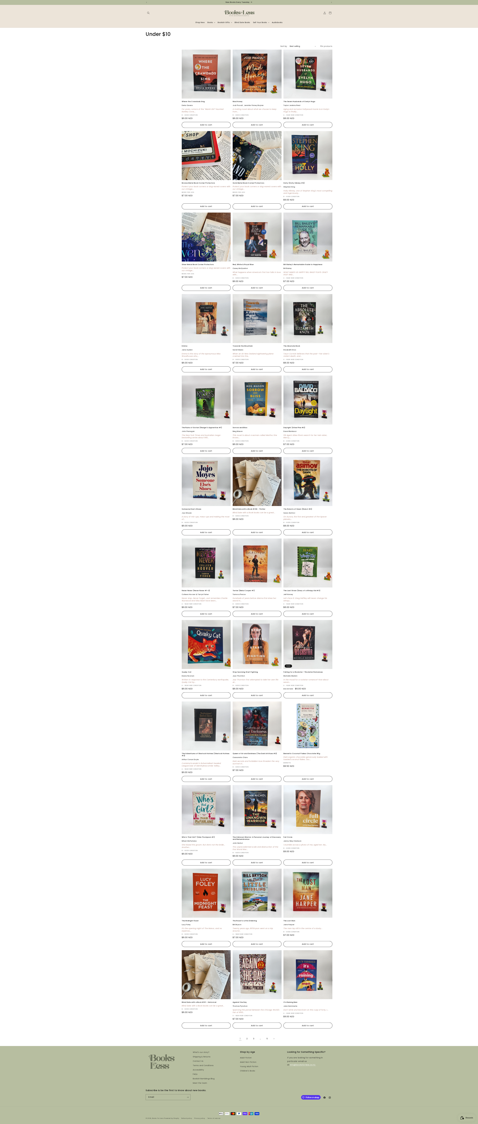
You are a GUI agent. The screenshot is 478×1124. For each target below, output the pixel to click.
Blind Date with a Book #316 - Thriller (249, 509)
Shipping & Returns (201, 1056)
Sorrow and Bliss (240, 428)
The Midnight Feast (190, 921)
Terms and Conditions (203, 1065)
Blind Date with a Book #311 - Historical (199, 1002)
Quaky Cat (186, 672)
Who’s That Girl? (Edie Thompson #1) (198, 837)
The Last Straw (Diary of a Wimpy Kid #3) (301, 591)
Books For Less (158, 1118)
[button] (148, 13)
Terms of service (213, 1118)
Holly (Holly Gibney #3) (294, 183)
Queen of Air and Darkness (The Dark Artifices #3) (255, 754)
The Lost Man (289, 921)
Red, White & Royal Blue (243, 265)
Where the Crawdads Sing (193, 102)
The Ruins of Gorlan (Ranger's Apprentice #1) (202, 428)
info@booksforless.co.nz (303, 1064)
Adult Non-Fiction (248, 1062)
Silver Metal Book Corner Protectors (198, 265)
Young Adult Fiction (249, 1066)
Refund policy (186, 1118)
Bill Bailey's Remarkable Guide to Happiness (302, 265)
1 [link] (240, 1038)
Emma (184, 346)
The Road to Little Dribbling (245, 921)
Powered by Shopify (171, 1118)
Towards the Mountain (243, 346)
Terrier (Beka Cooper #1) (244, 591)
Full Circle (287, 837)
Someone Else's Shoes (191, 509)
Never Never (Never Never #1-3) (196, 591)
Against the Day (240, 1002)
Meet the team (200, 1083)
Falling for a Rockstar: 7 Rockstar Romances (303, 672)
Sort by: (283, 46)
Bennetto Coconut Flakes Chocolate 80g (301, 754)
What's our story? (201, 1052)
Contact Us (198, 1061)
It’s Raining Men (290, 1002)
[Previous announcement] (146, 2)
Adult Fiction (246, 1057)
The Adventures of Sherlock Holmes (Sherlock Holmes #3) (205, 755)
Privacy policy (199, 1118)
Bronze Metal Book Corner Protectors (198, 183)
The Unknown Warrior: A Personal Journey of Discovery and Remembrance (257, 838)
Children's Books (247, 1071)
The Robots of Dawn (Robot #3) (297, 509)
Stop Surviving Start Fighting (245, 672)
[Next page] (274, 1038)
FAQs (195, 1074)
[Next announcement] (331, 2)
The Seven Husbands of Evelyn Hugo (299, 102)
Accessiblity (198, 1069)
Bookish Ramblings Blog (203, 1078)
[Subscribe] (187, 1097)
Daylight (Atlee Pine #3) (294, 428)
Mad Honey (238, 102)
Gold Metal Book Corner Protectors (248, 183)
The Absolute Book (291, 346)
